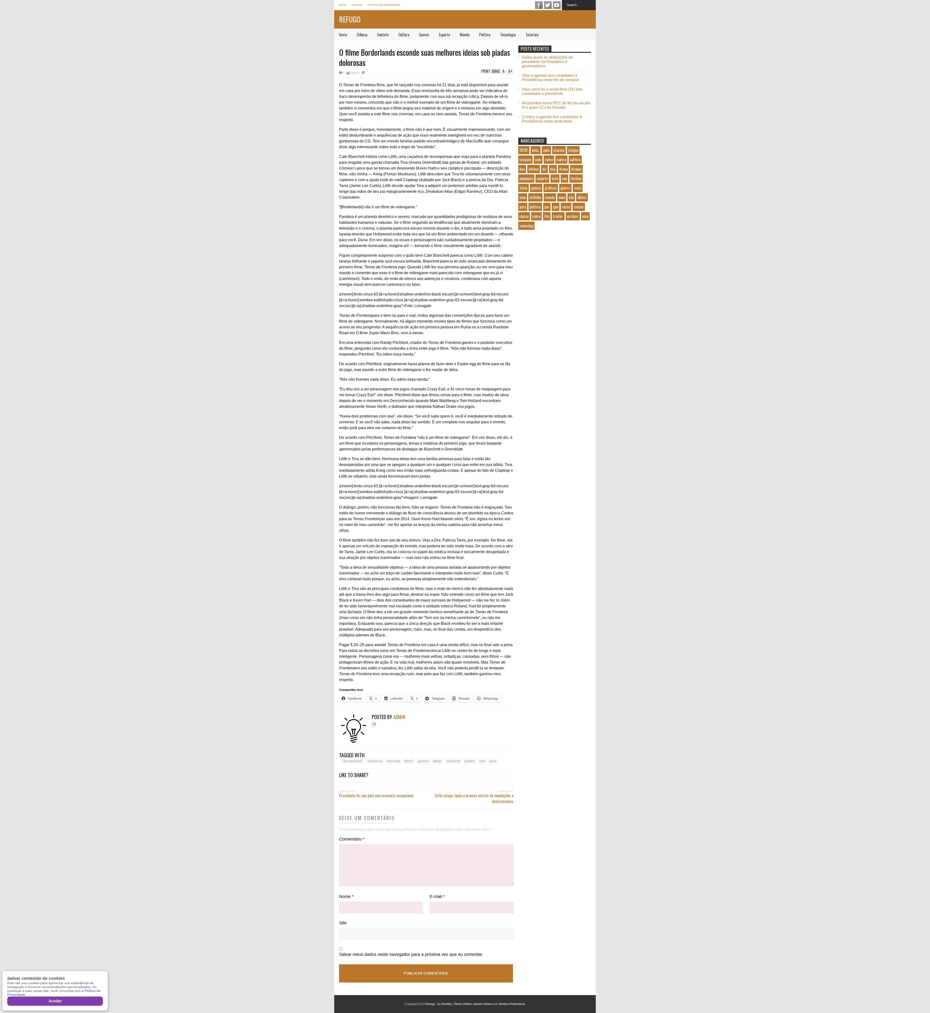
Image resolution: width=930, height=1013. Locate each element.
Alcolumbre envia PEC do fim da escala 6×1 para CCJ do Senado (556, 105)
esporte (542, 178)
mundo (550, 197)
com (538, 159)
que (555, 207)
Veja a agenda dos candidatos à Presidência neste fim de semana (550, 77)
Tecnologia (508, 35)
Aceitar (55, 1001)
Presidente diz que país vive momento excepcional (376, 795)
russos (579, 207)
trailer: (558, 216)
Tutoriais (532, 35)
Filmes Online (463, 1004)
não (571, 197)
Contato (357, 5)
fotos (523, 188)
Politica (484, 35)
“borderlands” (352, 761)
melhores (453, 761)
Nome (346, 896)
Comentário (351, 839)
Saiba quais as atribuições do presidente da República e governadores (547, 61)
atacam (559, 150)
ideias (437, 761)
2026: (523, 150)
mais (577, 188)
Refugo (350, 19)
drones (576, 169)
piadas (470, 761)
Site (343, 922)
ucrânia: (573, 216)
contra (561, 159)
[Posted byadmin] (355, 742)
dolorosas (375, 761)
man (522, 197)
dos (553, 169)
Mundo (464, 35)
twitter (548, 5)
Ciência (362, 35)
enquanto (526, 178)
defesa (533, 169)
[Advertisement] (554, 275)
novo (561, 197)
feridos (576, 178)
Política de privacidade (384, 5)
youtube (557, 5)
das (522, 169)
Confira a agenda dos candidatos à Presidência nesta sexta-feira (552, 119)
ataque (573, 150)
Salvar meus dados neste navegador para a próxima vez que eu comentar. (411, 954)
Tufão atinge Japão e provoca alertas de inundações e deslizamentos (473, 798)
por (546, 207)
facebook (539, 5)
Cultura (403, 35)
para (522, 207)
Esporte (444, 35)
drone (563, 169)
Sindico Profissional (512, 1004)
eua (564, 178)
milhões (535, 197)
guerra (565, 188)
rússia (524, 216)
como (549, 159)
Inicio (343, 5)
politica (535, 207)
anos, (535, 150)
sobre (536, 216)
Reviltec (447, 1004)
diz (544, 169)
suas (492, 761)
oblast (582, 197)
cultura (575, 159)
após (546, 150)
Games (424, 35)
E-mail (437, 896)
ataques (525, 159)
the (546, 216)
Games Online (482, 1004)
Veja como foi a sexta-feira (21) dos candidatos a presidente (552, 91)
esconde (393, 761)
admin (399, 716)
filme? (409, 761)
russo (566, 207)
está (555, 178)
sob (482, 761)
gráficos (551, 188)
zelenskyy (526, 226)
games (423, 761)
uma (585, 216)
